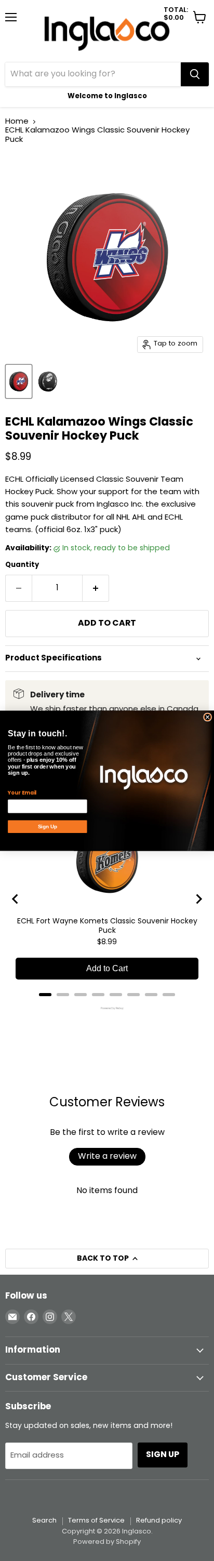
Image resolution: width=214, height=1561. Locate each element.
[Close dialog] (207, 717)
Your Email (22, 792)
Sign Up (47, 826)
